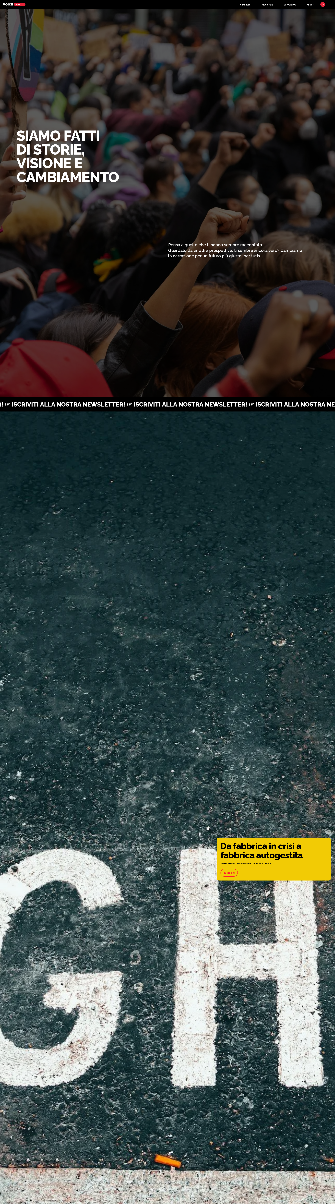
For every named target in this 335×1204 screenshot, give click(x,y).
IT (329, 4)
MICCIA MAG (267, 5)
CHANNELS (245, 5)
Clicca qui (229, 872)
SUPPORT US (290, 5)
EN (323, 4)
